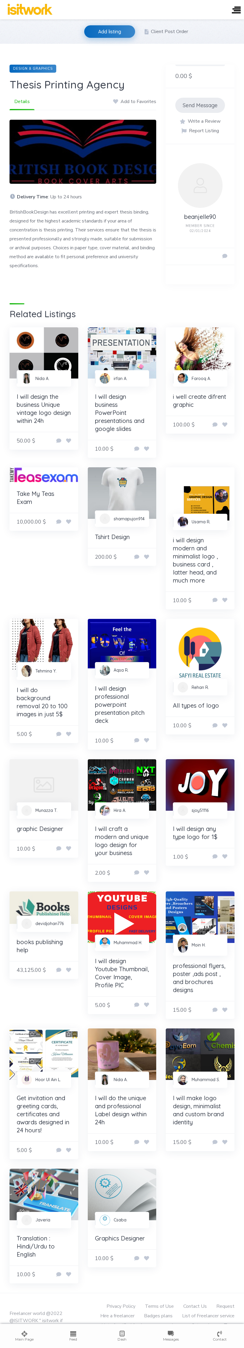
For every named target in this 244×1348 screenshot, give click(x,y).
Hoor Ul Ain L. (48, 1079)
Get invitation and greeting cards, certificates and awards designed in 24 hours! (43, 1114)
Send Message (200, 105)
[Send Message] (224, 256)
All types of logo (196, 705)
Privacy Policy (121, 1306)
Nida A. (42, 378)
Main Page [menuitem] (24, 1339)
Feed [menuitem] (73, 1339)
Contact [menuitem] (220, 1339)
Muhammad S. (206, 1079)
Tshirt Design (112, 537)
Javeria (42, 1220)
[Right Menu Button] (236, 10)
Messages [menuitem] (171, 1339)
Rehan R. (200, 687)
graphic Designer (40, 828)
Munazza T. (46, 810)
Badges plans (158, 1316)
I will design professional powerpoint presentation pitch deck (120, 704)
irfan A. (120, 378)
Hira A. (120, 810)
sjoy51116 (200, 810)
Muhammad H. (128, 942)
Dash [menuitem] (122, 1339)
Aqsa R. (121, 670)
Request (225, 1306)
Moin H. (199, 945)
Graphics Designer (120, 1238)
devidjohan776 (49, 923)
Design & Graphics (33, 68)
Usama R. (201, 521)
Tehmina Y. (46, 671)
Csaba (120, 1220)
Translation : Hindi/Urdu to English (36, 1246)
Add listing (109, 32)
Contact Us (195, 1306)
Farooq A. (201, 378)
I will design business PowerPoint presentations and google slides (119, 412)
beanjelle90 (200, 216)
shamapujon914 (129, 519)
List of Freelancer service (208, 1316)
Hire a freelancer (117, 1316)
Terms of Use (159, 1306)
